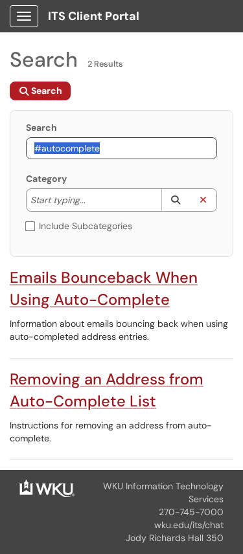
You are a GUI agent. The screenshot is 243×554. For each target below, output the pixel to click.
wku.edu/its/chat (189, 525)
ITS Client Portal (93, 16)
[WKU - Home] (47, 487)
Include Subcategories (85, 226)
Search (41, 127)
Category (46, 178)
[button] (175, 200)
